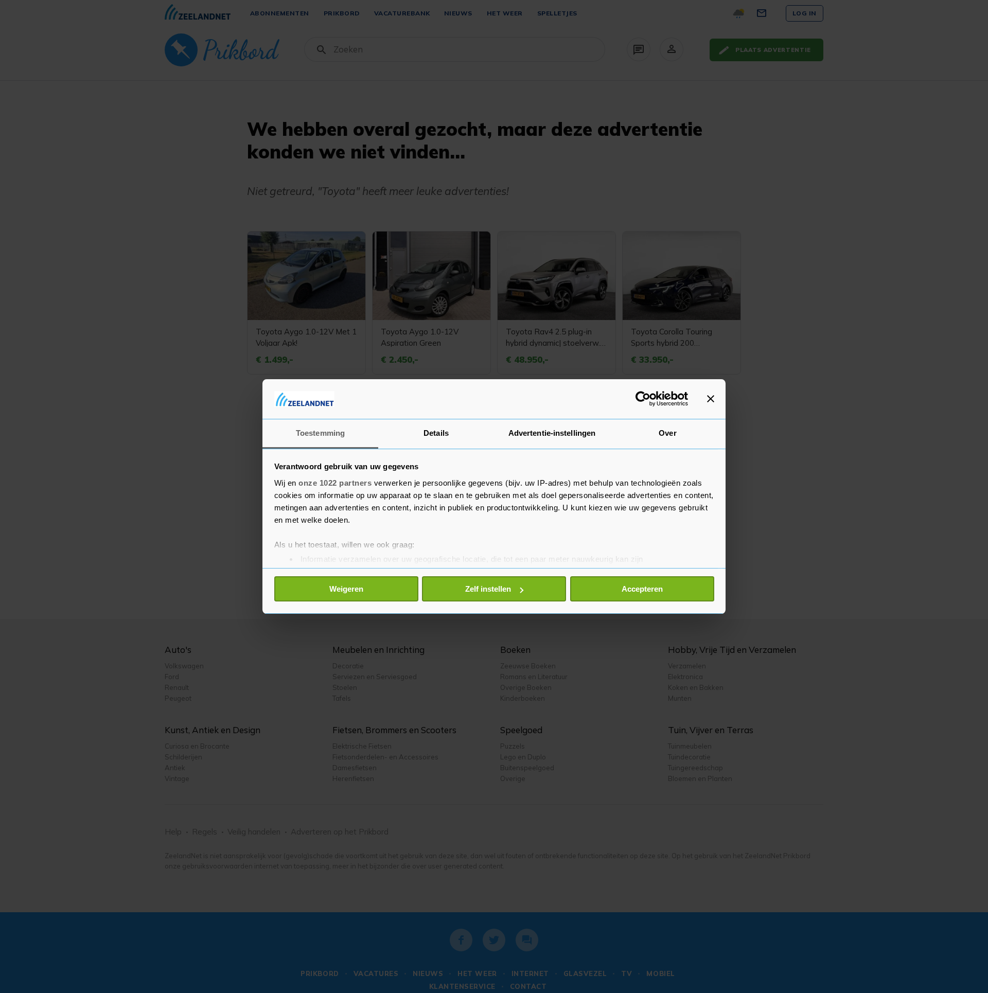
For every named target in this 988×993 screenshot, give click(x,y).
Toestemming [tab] (320, 433)
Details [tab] (436, 433)
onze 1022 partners (335, 482)
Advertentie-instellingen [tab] (551, 433)
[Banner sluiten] (710, 398)
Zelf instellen (488, 588)
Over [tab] (667, 433)
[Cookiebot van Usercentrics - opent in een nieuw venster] (643, 398)
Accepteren (642, 588)
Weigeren (346, 588)
